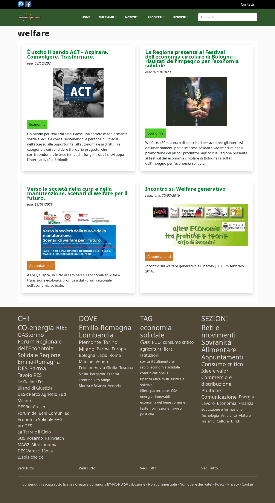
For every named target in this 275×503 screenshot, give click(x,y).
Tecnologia (210, 415)
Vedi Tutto (26, 468)
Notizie (131, 17)
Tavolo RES (30, 375)
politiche (147, 414)
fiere (168, 349)
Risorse (179, 17)
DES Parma (32, 368)
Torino (110, 342)
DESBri (24, 407)
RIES (61, 327)
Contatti (247, 4)
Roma (115, 355)
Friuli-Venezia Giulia (98, 368)
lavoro (176, 408)
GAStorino (31, 335)
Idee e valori (215, 370)
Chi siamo (106, 17)
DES (170, 373)
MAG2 (23, 444)
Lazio (102, 355)
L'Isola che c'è (31, 457)
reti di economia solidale (160, 367)
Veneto (103, 361)
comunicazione (152, 373)
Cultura (223, 421)
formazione (159, 408)
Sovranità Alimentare (219, 345)
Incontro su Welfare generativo (185, 188)
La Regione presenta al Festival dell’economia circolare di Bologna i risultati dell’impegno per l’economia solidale (192, 58)
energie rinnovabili (155, 396)
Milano (87, 348)
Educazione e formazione (222, 409)
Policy (220, 484)
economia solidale (156, 331)
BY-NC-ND (115, 484)
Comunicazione (219, 396)
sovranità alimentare (157, 361)
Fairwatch (54, 438)
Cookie (247, 484)
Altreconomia (44, 444)
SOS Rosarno (30, 438)
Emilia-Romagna (105, 327)
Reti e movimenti (218, 331)
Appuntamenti (222, 357)
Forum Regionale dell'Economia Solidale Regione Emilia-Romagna (40, 351)
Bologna (87, 355)
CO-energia (36, 327)
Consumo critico (222, 364)
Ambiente (229, 415)
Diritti (235, 421)
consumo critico (178, 342)
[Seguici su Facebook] (28, 4)
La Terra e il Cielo (34, 432)
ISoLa (47, 451)
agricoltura (151, 349)
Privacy (233, 484)
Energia (246, 397)
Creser (39, 407)
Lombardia (96, 334)
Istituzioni (149, 355)
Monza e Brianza (92, 385)
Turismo (208, 421)
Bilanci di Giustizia (35, 388)
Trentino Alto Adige (94, 380)
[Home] (30, 17)
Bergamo (97, 373)
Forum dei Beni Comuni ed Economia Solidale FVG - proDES (44, 419)
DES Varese (29, 451)
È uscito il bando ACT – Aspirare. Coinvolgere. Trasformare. (67, 54)
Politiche (211, 390)
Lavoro (208, 403)
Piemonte (90, 342)
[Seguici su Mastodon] (21, 4)
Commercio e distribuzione (216, 380)
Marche (86, 361)
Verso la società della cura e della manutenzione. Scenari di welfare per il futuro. (77, 193)
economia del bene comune (162, 402)
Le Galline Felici (32, 382)
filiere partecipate (154, 390)
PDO (156, 342)
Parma (103, 349)
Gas (145, 342)
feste (144, 408)
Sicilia (83, 373)
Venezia (114, 385)
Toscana (126, 367)
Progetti (155, 17)
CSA (174, 390)
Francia (113, 373)
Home (86, 17)
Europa (119, 349)
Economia (226, 403)
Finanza (246, 403)
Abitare (245, 415)
